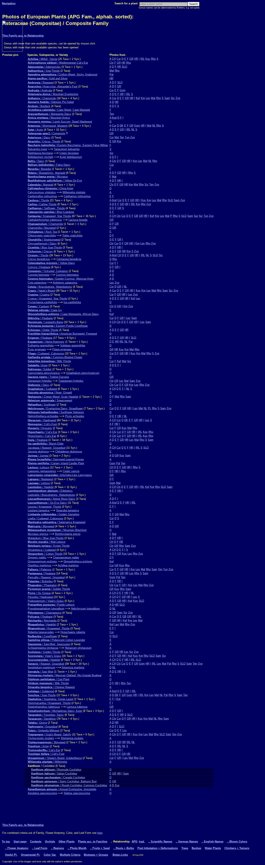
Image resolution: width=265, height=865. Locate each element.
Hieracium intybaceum (78, 647)
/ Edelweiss (50, 490)
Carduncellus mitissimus (42, 196)
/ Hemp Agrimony (46, 341)
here (99, 832)
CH (114, 58)
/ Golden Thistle (44, 652)
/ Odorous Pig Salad (51, 102)
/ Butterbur (40, 581)
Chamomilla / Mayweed (42, 227)
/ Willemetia (47, 761)
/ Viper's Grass (44, 655)
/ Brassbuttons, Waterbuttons (50, 286)
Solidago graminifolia (72, 345)
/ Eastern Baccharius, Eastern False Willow (68, 145)
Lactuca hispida (78, 219)
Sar (196, 215)
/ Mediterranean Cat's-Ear (58, 62)
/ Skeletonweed (44, 239)
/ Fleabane (40, 318)
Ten (112, 113)
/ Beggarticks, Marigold (46, 172)
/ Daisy (39, 137)
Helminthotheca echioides (43, 416)
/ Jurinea (38, 455)
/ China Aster (50, 188)
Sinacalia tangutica (67, 510)
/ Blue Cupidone (51, 212)
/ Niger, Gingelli (50, 392)
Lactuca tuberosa (77, 706)
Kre (143, 98)
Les (148, 98)
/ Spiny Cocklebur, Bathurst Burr (64, 781)
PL (149, 408)
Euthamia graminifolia (41, 345)
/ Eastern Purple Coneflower (58, 325)
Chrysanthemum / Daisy (42, 243)
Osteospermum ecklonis (42, 561)
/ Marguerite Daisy (49, 114)
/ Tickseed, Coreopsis (48, 271)
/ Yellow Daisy (51, 263)
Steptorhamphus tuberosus (44, 706)
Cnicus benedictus (39, 259)
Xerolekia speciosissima (42, 793)
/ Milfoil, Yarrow (42, 59)
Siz (173, 98)
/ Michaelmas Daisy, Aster (55, 710)
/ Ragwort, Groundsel (46, 663)
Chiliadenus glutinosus (68, 451)
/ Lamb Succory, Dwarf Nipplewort (60, 121)
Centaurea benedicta (69, 259)
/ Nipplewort (40, 479)
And (114, 117)
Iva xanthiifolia (72, 302)
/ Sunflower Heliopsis (56, 412)
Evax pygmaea (37, 349)
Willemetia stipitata (74, 192)
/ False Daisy (49, 164)
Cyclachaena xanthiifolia (42, 302)
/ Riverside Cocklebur (56, 769)
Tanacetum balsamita (67, 149)
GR (131, 58)
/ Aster (35, 129)
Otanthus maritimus (39, 565)
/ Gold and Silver (47, 78)
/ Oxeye (37, 722)
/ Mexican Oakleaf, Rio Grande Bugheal (64, 675)
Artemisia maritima (73, 667)
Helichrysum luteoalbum (85, 608)
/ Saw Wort (40, 671)
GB (136, 215)
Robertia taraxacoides (41, 632)
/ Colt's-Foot (42, 424)
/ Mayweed (41, 526)
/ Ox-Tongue (39, 593)
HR (136, 58)
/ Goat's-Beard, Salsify (49, 734)
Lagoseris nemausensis (42, 471)
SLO (124, 66)
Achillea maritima (68, 565)
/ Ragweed (41, 82)
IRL (142, 58)
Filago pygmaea (61, 349)
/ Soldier (40, 369)
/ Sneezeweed (50, 400)
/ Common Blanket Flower (55, 357)
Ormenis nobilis (37, 557)
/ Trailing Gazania (48, 376)
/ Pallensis (40, 569)
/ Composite (46, 133)
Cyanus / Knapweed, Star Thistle (47, 298)
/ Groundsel (43, 726)
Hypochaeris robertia (72, 632)
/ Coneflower (42, 636)
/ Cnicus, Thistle (44, 141)
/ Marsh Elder (46, 443)
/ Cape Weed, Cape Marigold (59, 109)
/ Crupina (38, 294)
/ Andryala (40, 90)
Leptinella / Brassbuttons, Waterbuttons (51, 494)
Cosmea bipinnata (38, 274)
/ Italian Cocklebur (54, 773)
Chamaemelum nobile (66, 557)
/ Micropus (48, 176)
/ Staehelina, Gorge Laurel (50, 699)
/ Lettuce (38, 467)
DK (121, 125)
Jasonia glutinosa (38, 451)
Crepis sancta (71, 471)
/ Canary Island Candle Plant (56, 463)
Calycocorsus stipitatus (42, 192)
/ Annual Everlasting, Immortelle (62, 789)
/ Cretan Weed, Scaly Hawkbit (53, 396)
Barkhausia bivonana (40, 153)
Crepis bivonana (69, 153)
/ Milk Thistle (49, 361)
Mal (112, 70)
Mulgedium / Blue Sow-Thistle (46, 538)
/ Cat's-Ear (42, 432)
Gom (122, 90)
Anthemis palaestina (65, 282)
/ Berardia (39, 169)
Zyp (178, 98)
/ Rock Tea (42, 231)
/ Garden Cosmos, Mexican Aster (61, 278)
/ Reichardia (42, 620)
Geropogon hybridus (40, 380)
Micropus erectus (38, 534)
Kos (147, 58)
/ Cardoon (38, 306)
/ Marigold (40, 184)
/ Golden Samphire (53, 514)
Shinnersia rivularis (72, 738)
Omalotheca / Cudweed (42, 549)
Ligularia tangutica (38, 510)
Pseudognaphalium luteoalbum (46, 608)
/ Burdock (39, 106)
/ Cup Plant (48, 679)
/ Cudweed (42, 388)
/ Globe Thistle (43, 330)
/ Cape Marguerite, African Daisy (63, 314)
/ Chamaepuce (44, 612)
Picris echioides (74, 416)
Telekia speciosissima (77, 793)
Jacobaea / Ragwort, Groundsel (46, 447)
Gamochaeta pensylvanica (44, 373)
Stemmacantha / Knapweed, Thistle (49, 703)
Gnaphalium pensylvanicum (82, 373)
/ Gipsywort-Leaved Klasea (56, 459)
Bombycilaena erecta (67, 534)
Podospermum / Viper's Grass (46, 601)
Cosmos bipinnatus (67, 274)
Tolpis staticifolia (72, 235)
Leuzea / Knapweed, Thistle (44, 506)
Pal (111, 74)
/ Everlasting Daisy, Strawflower (55, 408)
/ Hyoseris (40, 428)
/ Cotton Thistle (45, 553)
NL (153, 125)
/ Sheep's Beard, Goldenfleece (55, 758)
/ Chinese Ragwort (51, 687)
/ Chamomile (42, 98)
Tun (127, 137)
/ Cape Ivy (45, 310)
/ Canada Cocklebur (58, 777)
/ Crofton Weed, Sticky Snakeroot (62, 74)
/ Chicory (40, 251)
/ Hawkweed (42, 420)
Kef (138, 98)
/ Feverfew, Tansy (46, 714)
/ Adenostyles (44, 66)
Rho (153, 58)
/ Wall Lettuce (46, 541)
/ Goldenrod (41, 691)
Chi (111, 62)
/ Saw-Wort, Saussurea (49, 644)
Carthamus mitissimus (77, 196)
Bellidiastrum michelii (40, 157)
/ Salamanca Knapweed (56, 522)
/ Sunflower (42, 404)
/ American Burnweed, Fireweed (62, 333)
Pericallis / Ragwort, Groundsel (46, 577)
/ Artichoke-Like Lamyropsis (60, 475)
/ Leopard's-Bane (45, 322)
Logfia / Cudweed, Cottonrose (45, 518)
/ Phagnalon (42, 585)
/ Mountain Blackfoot (57, 530)
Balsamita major (37, 149)
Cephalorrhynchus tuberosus (45, 219)
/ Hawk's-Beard (41, 290)
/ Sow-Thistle (44, 70)
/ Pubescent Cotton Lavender (56, 640)
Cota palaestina (37, 282)
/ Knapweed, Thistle (49, 628)
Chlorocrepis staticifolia (42, 235)
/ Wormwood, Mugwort (47, 125)
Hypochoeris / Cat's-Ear (42, 436)
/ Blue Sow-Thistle (45, 247)
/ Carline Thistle (42, 204)
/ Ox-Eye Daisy (47, 502)
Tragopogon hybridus (70, 380)
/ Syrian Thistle (49, 545)
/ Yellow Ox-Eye (55, 180)
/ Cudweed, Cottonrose (46, 353)
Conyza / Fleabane (39, 267)
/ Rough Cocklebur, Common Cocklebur (69, 785)
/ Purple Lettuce (51, 604)
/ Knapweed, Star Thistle (49, 216)
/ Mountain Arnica (49, 117)
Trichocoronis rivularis (41, 738)
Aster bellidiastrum (71, 157)
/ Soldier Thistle (49, 589)
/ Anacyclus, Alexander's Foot (52, 86)
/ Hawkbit (41, 487)
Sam (167, 98)
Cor (119, 58)
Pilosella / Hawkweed (40, 597)
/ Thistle (38, 200)
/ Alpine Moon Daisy (51, 498)
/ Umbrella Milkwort (43, 730)
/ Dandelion (42, 718)
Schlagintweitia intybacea (43, 647)
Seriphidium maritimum (41, 667)
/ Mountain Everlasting (53, 94)
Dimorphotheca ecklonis (78, 561)
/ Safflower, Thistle (46, 208)
